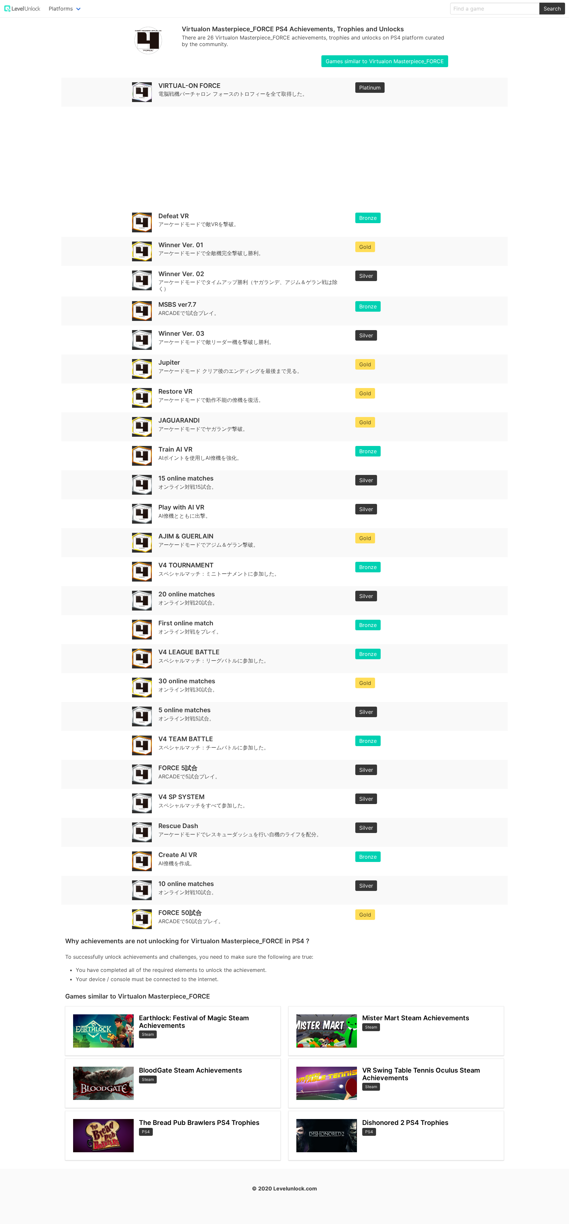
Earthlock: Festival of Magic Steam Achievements (194, 1021)
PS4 (146, 1131)
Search (552, 8)
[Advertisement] (262, 157)
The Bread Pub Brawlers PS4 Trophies (199, 1123)
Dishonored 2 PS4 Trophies (405, 1123)
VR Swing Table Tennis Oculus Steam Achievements (421, 1074)
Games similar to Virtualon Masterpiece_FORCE (385, 61)
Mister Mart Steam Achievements (415, 1018)
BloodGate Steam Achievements (190, 1070)
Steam (148, 1034)
